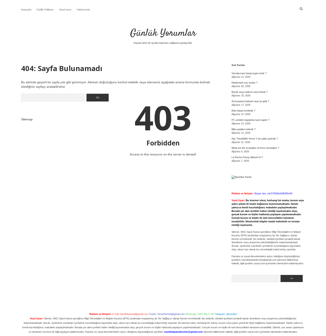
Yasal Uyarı (65, 9)
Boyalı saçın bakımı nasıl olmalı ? (249, 92)
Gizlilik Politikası (45, 9)
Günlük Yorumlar (163, 33)
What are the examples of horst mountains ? (255, 148)
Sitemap (27, 119)
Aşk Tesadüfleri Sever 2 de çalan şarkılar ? (255, 138)
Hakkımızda (83, 9)
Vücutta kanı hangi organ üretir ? (249, 73)
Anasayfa (26, 9)
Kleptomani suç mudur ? (244, 82)
